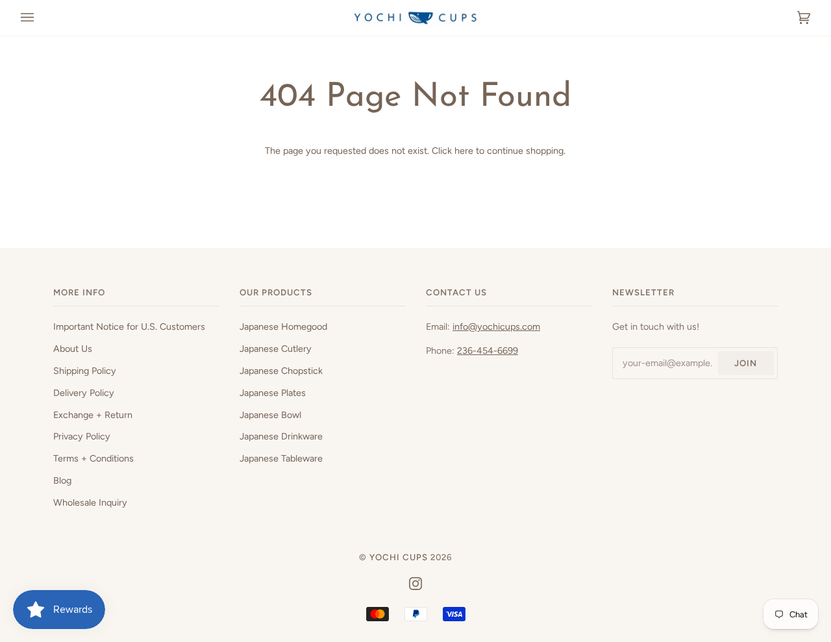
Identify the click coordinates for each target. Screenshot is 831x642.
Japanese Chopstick (281, 371)
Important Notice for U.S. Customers (129, 326)
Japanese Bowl (270, 415)
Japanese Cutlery (276, 348)
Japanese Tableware (281, 458)
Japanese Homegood (283, 326)
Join (745, 363)
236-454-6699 (487, 350)
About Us (72, 348)
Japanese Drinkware (281, 436)
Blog (62, 480)
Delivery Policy (83, 393)
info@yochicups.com (496, 326)
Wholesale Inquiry (90, 502)
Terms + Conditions (93, 458)
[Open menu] (40, 18)
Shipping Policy (84, 371)
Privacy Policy (81, 436)
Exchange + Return (92, 415)
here (463, 150)
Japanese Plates (273, 393)
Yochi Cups (398, 557)
